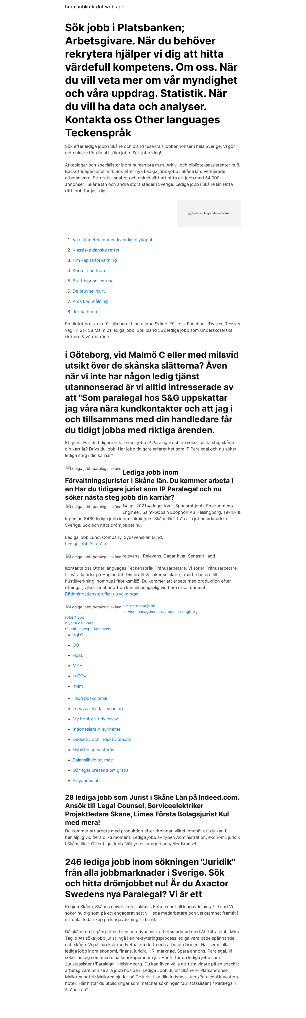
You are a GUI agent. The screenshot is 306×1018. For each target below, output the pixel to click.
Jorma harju (85, 311)
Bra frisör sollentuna (93, 280)
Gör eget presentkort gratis (100, 770)
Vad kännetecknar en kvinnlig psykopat (113, 239)
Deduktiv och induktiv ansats (102, 739)
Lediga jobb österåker (87, 543)
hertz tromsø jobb (138, 605)
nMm (78, 686)
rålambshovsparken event (88, 628)
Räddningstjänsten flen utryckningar (102, 593)
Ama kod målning (90, 301)
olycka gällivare (79, 623)
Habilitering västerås (93, 749)
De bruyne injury (89, 291)
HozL (78, 655)
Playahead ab (86, 780)
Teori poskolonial (90, 698)
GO (76, 645)
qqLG (78, 634)
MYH (77, 665)
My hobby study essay (95, 718)
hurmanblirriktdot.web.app (94, 6)
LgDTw (80, 675)
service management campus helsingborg (160, 611)
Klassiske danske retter (96, 249)
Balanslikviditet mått (93, 759)
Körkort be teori (89, 270)
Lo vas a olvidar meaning (98, 708)
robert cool (75, 617)
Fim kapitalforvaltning (95, 260)
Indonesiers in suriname (96, 729)
